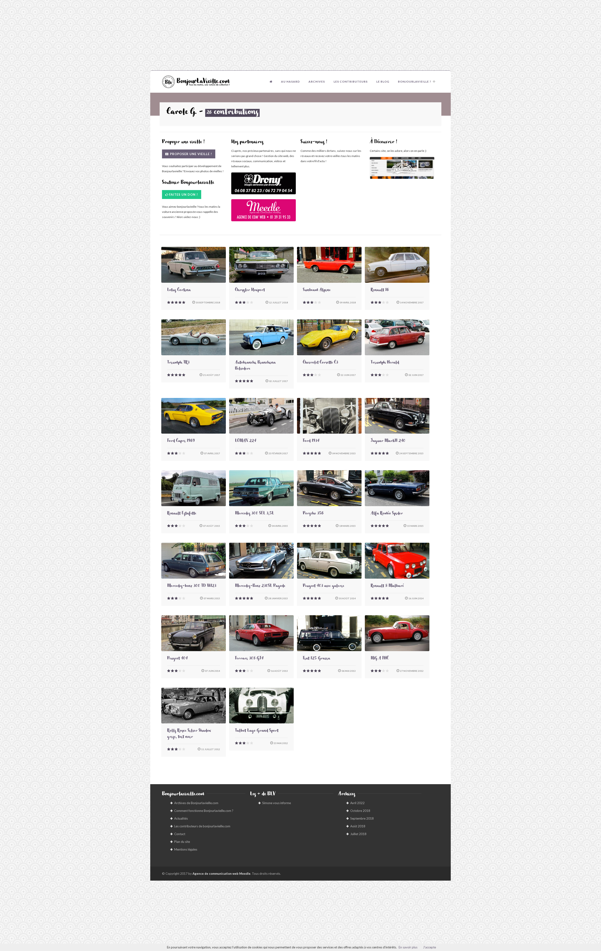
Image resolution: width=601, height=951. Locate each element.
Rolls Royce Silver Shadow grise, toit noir (189, 734)
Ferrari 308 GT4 (249, 659)
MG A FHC (380, 659)
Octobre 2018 (360, 811)
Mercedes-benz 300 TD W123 (191, 586)
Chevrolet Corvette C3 (320, 363)
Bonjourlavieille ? (414, 81)
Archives (316, 81)
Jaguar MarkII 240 (388, 441)
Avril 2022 (357, 803)
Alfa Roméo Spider (387, 514)
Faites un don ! (183, 194)
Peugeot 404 (177, 659)
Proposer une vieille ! (190, 154)
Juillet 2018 (358, 834)
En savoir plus (408, 947)
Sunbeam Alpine (317, 290)
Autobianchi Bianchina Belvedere (255, 366)
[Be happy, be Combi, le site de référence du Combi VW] (402, 168)
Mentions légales (185, 849)
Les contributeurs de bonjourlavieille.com (202, 826)
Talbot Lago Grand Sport (256, 731)
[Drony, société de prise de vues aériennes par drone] (263, 185)
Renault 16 (380, 290)
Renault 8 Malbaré (387, 586)
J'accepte (429, 947)
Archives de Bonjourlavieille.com (196, 803)
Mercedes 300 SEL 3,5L (254, 514)
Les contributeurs (351, 81)
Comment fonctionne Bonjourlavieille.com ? (203, 811)
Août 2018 (357, 826)
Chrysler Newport (250, 290)
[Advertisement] (300, 35)
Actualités (181, 818)
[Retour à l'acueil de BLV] (271, 81)
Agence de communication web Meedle (221, 873)
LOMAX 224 (245, 441)
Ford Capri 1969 (181, 441)
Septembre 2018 (362, 818)
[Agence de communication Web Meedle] (263, 212)
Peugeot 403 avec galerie (323, 586)
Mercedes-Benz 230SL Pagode (260, 586)
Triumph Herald (385, 363)
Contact (179, 834)
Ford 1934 (311, 441)
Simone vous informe (276, 803)
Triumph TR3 (178, 363)
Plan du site (182, 842)
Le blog (382, 81)
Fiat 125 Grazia (316, 659)
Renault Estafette (181, 514)
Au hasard (290, 81)
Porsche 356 (313, 514)
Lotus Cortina (179, 290)
